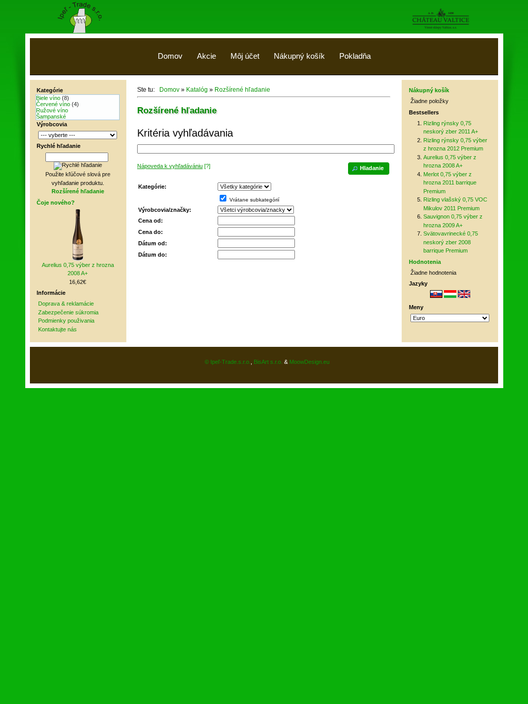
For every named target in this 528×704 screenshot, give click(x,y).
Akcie (206, 56)
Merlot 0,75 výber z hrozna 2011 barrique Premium (449, 182)
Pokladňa (355, 56)
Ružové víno (52, 110)
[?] (173, 166)
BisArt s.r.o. (268, 362)
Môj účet (244, 56)
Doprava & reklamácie (66, 303)
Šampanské (51, 116)
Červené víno (53, 104)
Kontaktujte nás (57, 329)
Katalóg (197, 89)
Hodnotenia (425, 262)
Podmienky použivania (66, 320)
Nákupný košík (299, 56)
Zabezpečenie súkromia (68, 312)
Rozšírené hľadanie (242, 89)
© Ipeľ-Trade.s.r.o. (228, 362)
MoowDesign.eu (309, 362)
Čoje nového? (56, 202)
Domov (170, 56)
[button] (369, 168)
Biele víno (48, 98)
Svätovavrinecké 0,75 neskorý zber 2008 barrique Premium (450, 242)
